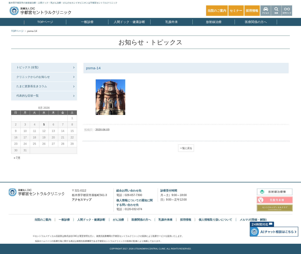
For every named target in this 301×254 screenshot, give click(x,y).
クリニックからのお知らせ (33, 76)
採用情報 (185, 219)
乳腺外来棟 (165, 219)
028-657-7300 (133, 195)
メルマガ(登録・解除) (253, 219)
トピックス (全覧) (27, 67)
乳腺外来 (171, 22)
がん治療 (118, 219)
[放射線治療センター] (274, 191)
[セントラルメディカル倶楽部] (274, 208)
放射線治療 (214, 22)
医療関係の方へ (256, 22)
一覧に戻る (186, 148)
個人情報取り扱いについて (215, 219)
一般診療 (87, 22)
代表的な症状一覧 (27, 95)
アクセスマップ (81, 199)
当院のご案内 (42, 219)
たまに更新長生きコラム (31, 86)
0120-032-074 (133, 209)
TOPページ (45, 22)
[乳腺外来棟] (274, 200)
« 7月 (17, 157)
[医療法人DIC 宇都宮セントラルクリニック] (36, 192)
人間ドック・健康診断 (129, 22)
